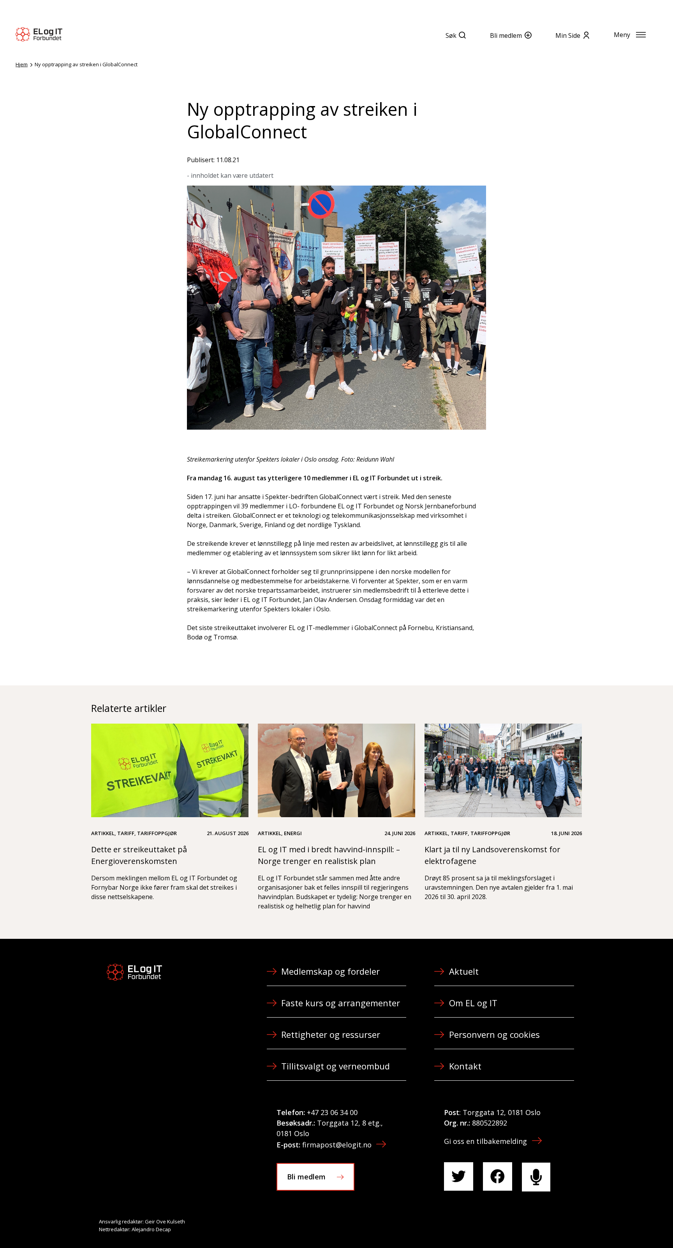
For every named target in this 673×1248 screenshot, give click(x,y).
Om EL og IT (473, 1003)
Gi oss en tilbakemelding (485, 1141)
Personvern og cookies (494, 1034)
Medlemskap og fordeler (330, 971)
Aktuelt (464, 971)
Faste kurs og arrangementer (340, 1003)
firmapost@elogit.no (337, 1144)
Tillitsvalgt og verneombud (335, 1066)
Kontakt (465, 1066)
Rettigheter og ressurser (330, 1034)
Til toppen (624, 1225)
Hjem (22, 64)
